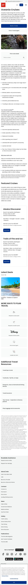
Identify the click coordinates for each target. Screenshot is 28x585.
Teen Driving (4, 524)
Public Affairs (4, 504)
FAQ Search (4, 491)
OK (14, 582)
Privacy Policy (3, 563)
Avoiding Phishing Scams (7, 497)
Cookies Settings (14, 578)
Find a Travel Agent (14, 30)
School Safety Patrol (6, 521)
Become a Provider (5, 479)
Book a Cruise (14, 26)
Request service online (6, 460)
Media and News (5, 509)
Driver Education (5, 529)
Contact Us (3, 489)
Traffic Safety (4, 519)
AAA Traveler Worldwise (6, 539)
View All (2, 275)
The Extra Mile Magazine (6, 536)
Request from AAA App (6, 463)
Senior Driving (4, 527)
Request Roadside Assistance (14, 1)
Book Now (6, 230)
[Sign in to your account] (17, 5)
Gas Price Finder (5, 512)
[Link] (3, 554)
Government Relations (6, 506)
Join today (18, 549)
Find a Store (4, 494)
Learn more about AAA (6, 474)
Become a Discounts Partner (8, 482)
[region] (14, 574)
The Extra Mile (4, 541)
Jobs (2, 477)
